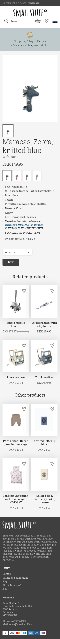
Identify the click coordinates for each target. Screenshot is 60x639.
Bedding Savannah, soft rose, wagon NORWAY (16, 499)
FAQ (4, 581)
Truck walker (16, 377)
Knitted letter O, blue (44, 442)
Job (4, 589)
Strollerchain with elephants (44, 324)
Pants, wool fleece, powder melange (16, 442)
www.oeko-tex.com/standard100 (24, 224)
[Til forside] (30, 13)
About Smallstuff (11, 585)
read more (33, 3)
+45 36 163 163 (18, 621)
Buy (11, 262)
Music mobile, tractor (16, 324)
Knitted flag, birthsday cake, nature (44, 499)
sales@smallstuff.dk (20, 624)
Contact (6, 573)
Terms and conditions (15, 577)
